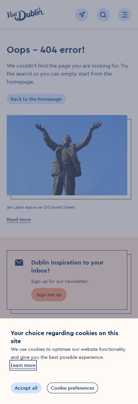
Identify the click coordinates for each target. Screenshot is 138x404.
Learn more (23, 365)
